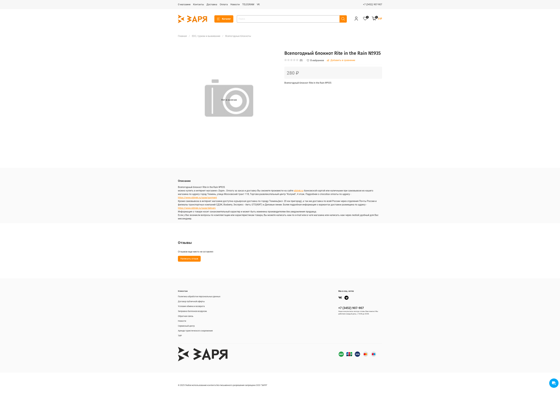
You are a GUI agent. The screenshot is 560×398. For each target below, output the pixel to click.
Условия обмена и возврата (191, 306)
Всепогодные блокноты (238, 36)
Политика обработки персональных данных (199, 296)
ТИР (180, 335)
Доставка (211, 4)
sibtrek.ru (298, 190)
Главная (182, 36)
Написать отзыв (189, 258)
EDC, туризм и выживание (206, 36)
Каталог (226, 18)
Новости (235, 4)
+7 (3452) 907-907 (372, 4)
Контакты (198, 4)
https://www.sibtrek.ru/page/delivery (197, 208)
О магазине (184, 4)
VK (258, 4)
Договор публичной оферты (191, 301)
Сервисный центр (186, 326)
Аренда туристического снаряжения (195, 331)
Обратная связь (185, 316)
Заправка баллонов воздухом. (192, 311)
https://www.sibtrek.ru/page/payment (197, 197)
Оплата (224, 4)
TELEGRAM (248, 4)
